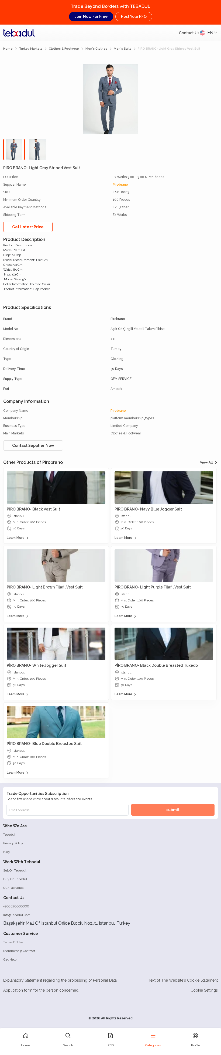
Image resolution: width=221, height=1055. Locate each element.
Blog (6, 852)
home (8, 48)
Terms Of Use (13, 942)
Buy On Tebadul (15, 879)
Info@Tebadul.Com (16, 915)
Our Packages (13, 888)
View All (206, 462)
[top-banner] (19, 33)
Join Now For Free (91, 16)
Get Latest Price (28, 227)
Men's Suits (122, 48)
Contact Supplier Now (33, 445)
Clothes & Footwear (64, 48)
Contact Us (189, 33)
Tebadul (9, 834)
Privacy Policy (13, 843)
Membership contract (19, 951)
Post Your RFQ (134, 16)
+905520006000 (16, 906)
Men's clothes (96, 48)
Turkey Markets (30, 48)
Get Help (9, 959)
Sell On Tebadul (14, 870)
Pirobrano (120, 184)
